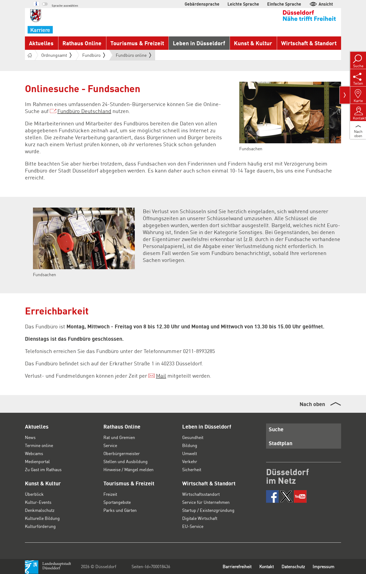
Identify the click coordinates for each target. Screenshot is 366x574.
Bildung (189, 445)
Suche (276, 429)
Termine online (39, 445)
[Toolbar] (344, 95)
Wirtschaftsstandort (201, 494)
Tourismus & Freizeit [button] (137, 43)
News (30, 437)
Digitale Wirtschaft (199, 518)
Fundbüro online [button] (131, 56)
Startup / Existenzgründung (208, 510)
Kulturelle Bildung (42, 518)
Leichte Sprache (243, 4)
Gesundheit (192, 437)
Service (110, 445)
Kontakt (266, 566)
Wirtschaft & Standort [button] (309, 43)
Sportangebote (117, 502)
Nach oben (312, 403)
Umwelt (189, 453)
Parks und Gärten (120, 510)
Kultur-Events (38, 502)
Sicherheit (191, 469)
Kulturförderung (40, 526)
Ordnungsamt (54, 55)
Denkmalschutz (39, 510)
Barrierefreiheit (237, 566)
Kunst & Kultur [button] (253, 43)
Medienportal (37, 461)
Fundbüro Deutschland (84, 110)
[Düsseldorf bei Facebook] (272, 496)
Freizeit (110, 494)
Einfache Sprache (284, 4)
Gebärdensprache (202, 4)
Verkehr (189, 461)
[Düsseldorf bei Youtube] (300, 496)
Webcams (34, 453)
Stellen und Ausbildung (125, 461)
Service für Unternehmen (206, 502)
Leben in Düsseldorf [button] (199, 43)
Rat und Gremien (119, 437)
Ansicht (326, 4)
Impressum (323, 566)
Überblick (34, 494)
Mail (161, 375)
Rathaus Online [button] (82, 43)
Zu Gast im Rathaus (43, 469)
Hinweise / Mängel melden (128, 469)
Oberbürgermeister (121, 453)
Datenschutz (293, 566)
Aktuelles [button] (41, 43)
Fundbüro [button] (91, 55)
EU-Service (192, 526)
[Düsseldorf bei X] (286, 496)
